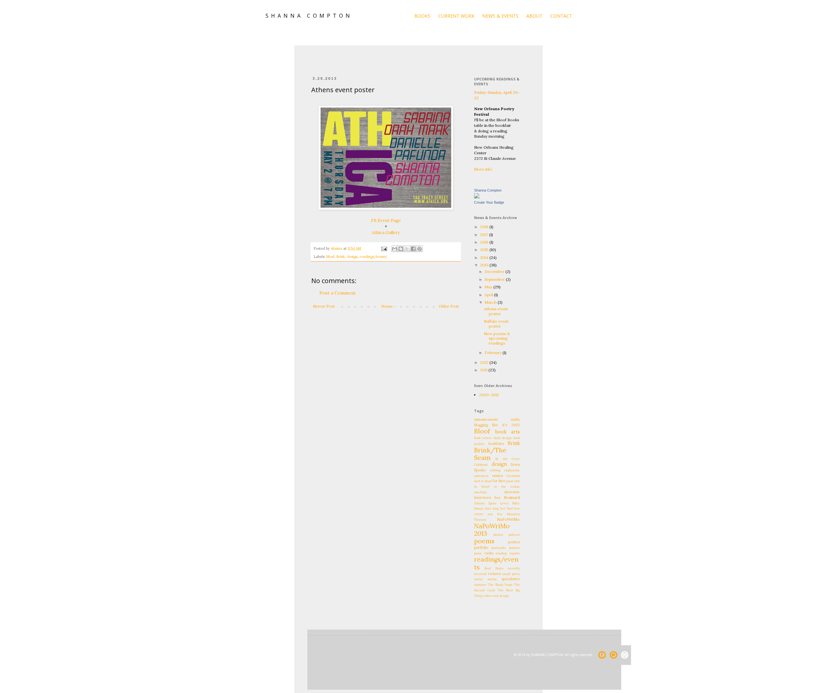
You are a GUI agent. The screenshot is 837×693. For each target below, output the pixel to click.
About (534, 16)
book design (503, 438)
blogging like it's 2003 (497, 425)
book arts (507, 432)
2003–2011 (489, 394)
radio (489, 553)
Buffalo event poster (496, 323)
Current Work (456, 16)
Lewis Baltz (510, 503)
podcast (514, 534)
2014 (484, 257)
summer (480, 585)
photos (498, 534)
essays (497, 475)
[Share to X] (407, 248)
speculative (511, 579)
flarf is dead (483, 481)
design (352, 256)
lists (488, 508)
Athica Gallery (386, 232)
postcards (498, 548)
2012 (484, 362)
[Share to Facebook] (413, 248)
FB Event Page (386, 220)
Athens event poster (496, 311)
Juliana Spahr (485, 503)
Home (387, 306)
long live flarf (503, 508)
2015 (484, 249)
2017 (484, 234)
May (489, 286)
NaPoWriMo (508, 519)
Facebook (513, 476)
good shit (513, 481)
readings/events (373, 256)
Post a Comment (337, 293)
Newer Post (324, 306)
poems (484, 541)
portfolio (481, 547)
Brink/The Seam (490, 454)
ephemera (481, 476)
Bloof (330, 256)
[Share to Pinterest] (419, 248)
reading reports (508, 553)
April (489, 294)
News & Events (500, 16)
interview (512, 492)
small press (511, 574)
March (491, 302)
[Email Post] (384, 248)
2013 (484, 264)
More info (483, 169)
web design (500, 596)
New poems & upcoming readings (497, 338)
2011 (484, 369)
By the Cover (507, 459)
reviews (494, 573)
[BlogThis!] (401, 248)
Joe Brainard (507, 497)
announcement (486, 419)
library (479, 508)
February (494, 352)
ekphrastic (512, 470)
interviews (482, 497)
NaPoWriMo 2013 (492, 529)
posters (514, 548)
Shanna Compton (488, 190)
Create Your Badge (489, 202)
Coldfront (481, 465)
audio (515, 419)
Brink (340, 256)
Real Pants (494, 568)
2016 (484, 242)
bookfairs (496, 443)
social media (485, 579)
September (495, 279)
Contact (561, 16)
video (487, 596)
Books (422, 16)
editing (495, 470)
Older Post (449, 306)
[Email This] (394, 248)
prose (478, 553)
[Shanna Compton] (476, 196)
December (495, 271)
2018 (484, 226)
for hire (499, 481)
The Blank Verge (500, 585)
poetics (514, 542)
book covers (483, 438)
